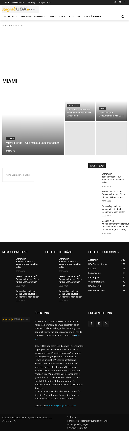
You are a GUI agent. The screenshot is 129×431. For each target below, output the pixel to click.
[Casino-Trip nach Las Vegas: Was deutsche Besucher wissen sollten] (94, 209)
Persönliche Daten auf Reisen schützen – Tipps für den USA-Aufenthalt (113, 194)
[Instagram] (115, 2)
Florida (12, 25)
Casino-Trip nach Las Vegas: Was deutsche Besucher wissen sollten (113, 209)
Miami (102, 108)
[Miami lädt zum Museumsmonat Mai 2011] (111, 104)
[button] (123, 16)
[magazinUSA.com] (25, 9)
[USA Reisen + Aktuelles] (16, 319)
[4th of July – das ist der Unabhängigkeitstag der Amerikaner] (80, 104)
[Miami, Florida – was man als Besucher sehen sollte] (33, 121)
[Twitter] (120, 2)
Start (4, 25)
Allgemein (73, 105)
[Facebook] (125, 2)
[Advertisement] (64, 52)
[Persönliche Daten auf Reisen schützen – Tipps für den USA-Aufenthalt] (94, 194)
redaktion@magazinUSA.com (61, 405)
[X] (106, 323)
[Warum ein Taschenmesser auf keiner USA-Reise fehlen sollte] (94, 177)
